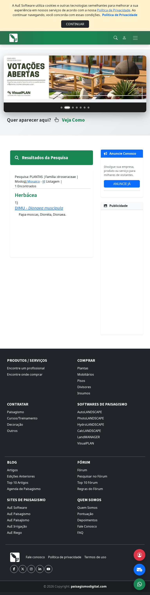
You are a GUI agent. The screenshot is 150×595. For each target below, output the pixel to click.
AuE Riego (14, 532)
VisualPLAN (85, 443)
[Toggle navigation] (135, 38)
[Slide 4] (77, 108)
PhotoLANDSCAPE (90, 418)
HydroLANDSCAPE (90, 424)
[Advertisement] (122, 271)
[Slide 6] (85, 108)
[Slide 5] (81, 108)
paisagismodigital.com (89, 586)
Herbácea (26, 194)
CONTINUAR (75, 24)
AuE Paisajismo (18, 520)
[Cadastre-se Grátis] (139, 555)
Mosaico (33, 181)
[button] (14, 569)
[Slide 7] (88, 108)
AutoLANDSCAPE (89, 412)
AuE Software (17, 507)
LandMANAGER (88, 437)
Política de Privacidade (113, 10)
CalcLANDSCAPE (89, 431)
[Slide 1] (61, 108)
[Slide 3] (73, 108)
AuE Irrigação (17, 526)
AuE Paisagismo (18, 514)
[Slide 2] (67, 108)
